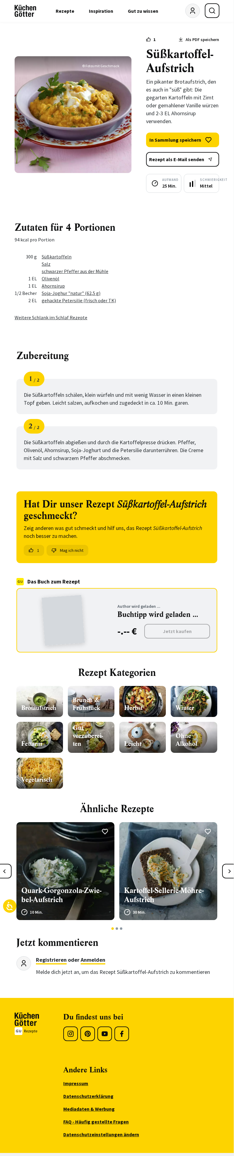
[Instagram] (70, 1033)
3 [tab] (121, 928)
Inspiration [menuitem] (101, 11)
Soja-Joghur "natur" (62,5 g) (71, 293)
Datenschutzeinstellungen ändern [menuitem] (101, 1134)
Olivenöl (50, 278)
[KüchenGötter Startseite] (25, 11)
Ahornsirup (53, 286)
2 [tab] (117, 928)
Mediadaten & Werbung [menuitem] (89, 1109)
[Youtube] (104, 1033)
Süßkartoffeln (57, 257)
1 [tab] (113, 928)
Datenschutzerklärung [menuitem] (88, 1096)
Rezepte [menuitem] (65, 11)
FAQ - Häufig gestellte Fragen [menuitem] (96, 1122)
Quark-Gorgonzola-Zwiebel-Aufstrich (61, 895)
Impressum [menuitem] (75, 1083)
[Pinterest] (87, 1033)
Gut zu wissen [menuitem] (143, 11)
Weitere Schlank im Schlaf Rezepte (51, 317)
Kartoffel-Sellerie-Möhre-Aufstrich (164, 895)
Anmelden (93, 959)
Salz (46, 264)
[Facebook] (121, 1033)
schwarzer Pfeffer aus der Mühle (75, 271)
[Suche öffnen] (212, 10)
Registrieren (51, 959)
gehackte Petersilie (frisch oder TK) (79, 300)
